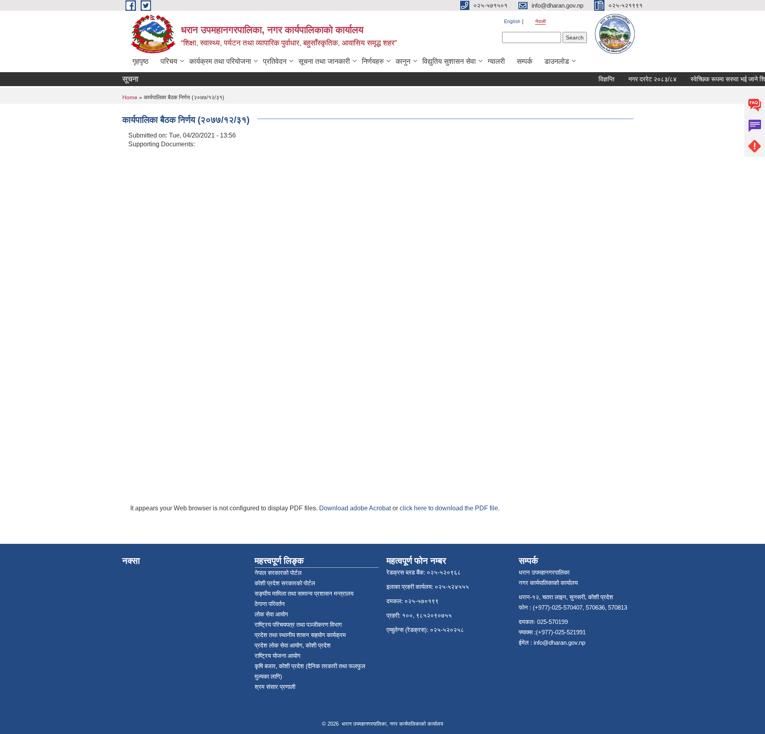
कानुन (403, 61)
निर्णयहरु (373, 61)
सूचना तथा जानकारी (324, 61)
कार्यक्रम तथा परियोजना (220, 61)
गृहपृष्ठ (140, 61)
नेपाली (540, 21)
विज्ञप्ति (600, 79)
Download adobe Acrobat (355, 508)
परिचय (169, 61)
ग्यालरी (496, 61)
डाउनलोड (556, 61)
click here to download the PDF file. (450, 508)
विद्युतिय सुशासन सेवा (449, 61)
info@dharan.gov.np (559, 642)
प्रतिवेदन (274, 61)
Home (129, 97)
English (512, 21)
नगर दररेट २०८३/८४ (646, 79)
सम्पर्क (524, 61)
